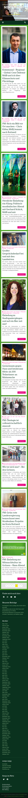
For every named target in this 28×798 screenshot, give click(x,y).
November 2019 (6, 694)
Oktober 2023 (5, 648)
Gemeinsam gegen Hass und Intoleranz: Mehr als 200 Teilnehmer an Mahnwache (12, 372)
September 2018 (6, 702)
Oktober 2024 (5, 637)
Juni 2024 (4, 641)
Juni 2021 (4, 672)
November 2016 (6, 733)
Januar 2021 (5, 680)
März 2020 (5, 692)
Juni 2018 (4, 708)
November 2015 (6, 752)
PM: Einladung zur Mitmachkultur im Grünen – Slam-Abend (13, 562)
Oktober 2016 (5, 735)
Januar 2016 (5, 749)
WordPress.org (5, 769)
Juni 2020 (4, 690)
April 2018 (4, 711)
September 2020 (6, 687)
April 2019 (4, 699)
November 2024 (6, 636)
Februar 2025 (5, 634)
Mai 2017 (4, 726)
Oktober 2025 (5, 632)
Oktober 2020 (5, 685)
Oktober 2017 (5, 720)
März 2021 (5, 677)
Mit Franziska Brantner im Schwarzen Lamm (13, 612)
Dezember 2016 (6, 732)
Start (24, 66)
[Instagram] (7, 597)
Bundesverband (6, 784)
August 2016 (5, 738)
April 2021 (4, 675)
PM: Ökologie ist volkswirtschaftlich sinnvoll (12, 423)
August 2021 (5, 668)
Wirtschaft (9, 198)
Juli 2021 (4, 670)
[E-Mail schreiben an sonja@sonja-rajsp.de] (14, 597)
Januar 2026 (5, 627)
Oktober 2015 (5, 754)
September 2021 (6, 666)
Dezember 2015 (6, 750)
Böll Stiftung (5, 789)
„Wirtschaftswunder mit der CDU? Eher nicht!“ (13, 609)
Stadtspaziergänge (5, 313)
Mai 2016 (4, 742)
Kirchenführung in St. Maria (9, 610)
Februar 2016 (5, 747)
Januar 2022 (5, 665)
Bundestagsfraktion (7, 786)
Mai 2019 (4, 697)
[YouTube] (11, 597)
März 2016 (5, 745)
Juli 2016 (4, 740)
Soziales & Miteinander (16, 66)
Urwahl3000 (21, 794)
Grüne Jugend (5, 788)
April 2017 (4, 728)
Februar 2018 (5, 713)
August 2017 (5, 723)
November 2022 (6, 656)
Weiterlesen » (22, 96)
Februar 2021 (5, 678)
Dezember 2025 (6, 629)
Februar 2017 (5, 730)
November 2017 (6, 718)
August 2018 (5, 704)
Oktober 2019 (5, 696)
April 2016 (4, 744)
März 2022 (5, 661)
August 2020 (5, 689)
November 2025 (6, 630)
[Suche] (25, 22)
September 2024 (6, 639)
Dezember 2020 (6, 682)
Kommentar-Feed (6, 767)
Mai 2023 (4, 653)
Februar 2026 (5, 625)
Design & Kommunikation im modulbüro (16, 796)
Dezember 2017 (6, 716)
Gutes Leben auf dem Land (18, 64)
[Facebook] (3, 597)
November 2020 (6, 684)
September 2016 (6, 737)
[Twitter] (3, 779)
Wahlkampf (4, 198)
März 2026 (5, 624)
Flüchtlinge (7, 64)
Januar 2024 (5, 646)
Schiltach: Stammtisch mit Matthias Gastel (12, 614)
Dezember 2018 (6, 701)
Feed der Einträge (6, 765)
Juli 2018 (4, 706)
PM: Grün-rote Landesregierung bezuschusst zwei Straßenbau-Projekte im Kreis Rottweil (13, 518)
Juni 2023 (4, 651)
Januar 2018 (5, 714)
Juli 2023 (4, 649)
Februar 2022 (5, 663)
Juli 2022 (4, 660)
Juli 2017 (4, 725)
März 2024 (5, 644)
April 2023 (4, 654)
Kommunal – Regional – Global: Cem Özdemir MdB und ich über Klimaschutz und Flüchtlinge (13, 75)
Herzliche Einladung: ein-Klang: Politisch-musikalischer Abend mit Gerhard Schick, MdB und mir (13, 206)
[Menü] (3, 22)
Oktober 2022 (5, 658)
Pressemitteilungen (6, 66)
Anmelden (4, 764)
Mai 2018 (4, 709)
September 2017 (6, 721)
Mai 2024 (4, 642)
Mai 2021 (4, 673)
